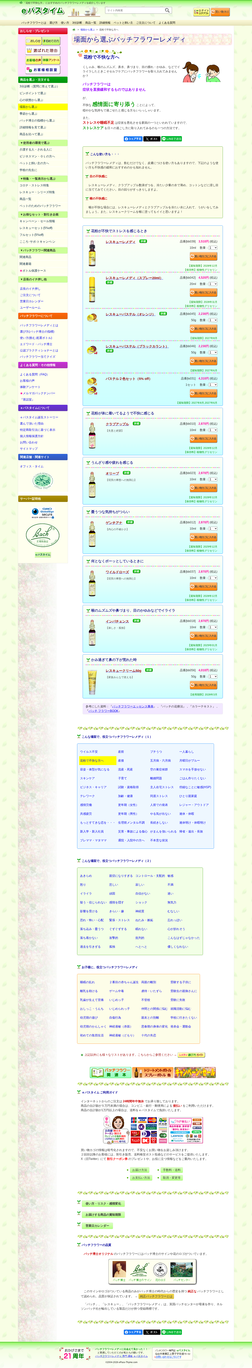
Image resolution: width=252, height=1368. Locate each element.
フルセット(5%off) (32, 234)
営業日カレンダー (32, 301)
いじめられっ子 (119, 1008)
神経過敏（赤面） (121, 1026)
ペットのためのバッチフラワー (40, 205)
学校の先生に (28, 170)
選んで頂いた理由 (32, 423)
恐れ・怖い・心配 (92, 920)
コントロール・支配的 (150, 875)
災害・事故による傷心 (133, 831)
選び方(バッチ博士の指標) (37, 331)
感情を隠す (116, 902)
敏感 (170, 875)
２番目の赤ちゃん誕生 (124, 982)
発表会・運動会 (180, 1026)
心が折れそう (176, 929)
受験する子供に (180, 982)
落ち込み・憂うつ (92, 929)
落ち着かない (89, 937)
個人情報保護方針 (32, 436)
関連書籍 (25, 263)
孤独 (112, 946)
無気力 (172, 902)
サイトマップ (29, 448)
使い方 (65, 22)
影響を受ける (89, 911)
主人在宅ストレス (162, 787)
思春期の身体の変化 (154, 1026)
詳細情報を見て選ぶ (33, 127)
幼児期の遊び (89, 1017)
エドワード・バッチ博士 (36, 344)
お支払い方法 (141, 1177)
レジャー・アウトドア (194, 804)
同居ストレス (159, 796)
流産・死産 (125, 769)
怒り (83, 884)
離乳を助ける (89, 991)
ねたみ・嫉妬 (144, 920)
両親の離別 (148, 982)
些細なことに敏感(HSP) (195, 787)
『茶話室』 (27, 399)
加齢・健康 (125, 796)
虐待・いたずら (151, 991)
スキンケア (87, 778)
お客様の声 (27, 380)
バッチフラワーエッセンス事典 (132, 706)
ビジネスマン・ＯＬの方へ (37, 156)
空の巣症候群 (159, 769)
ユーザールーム (30, 307)
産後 (121, 760)
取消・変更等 (172, 1177)
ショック (141, 902)
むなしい (173, 911)
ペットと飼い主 (123, 22)
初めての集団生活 (92, 1035)
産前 (121, 751)
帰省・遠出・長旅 (191, 831)
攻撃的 (113, 937)
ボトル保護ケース (33, 270)
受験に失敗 (177, 999)
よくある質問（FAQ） (34, 374)
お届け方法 (139, 1170)
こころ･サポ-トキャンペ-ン (37, 241)
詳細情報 (105, 22)
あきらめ (86, 875)
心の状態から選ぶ (31, 100)
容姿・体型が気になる (95, 769)
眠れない (141, 929)
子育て (122, 778)
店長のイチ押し (30, 288)
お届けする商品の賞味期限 (103, 1214)
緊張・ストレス (119, 920)
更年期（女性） (128, 804)
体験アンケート (30, 387)
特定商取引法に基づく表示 (37, 429)
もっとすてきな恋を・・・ (97, 822)
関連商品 (25, 257)
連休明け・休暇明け (192, 822)
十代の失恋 (148, 1035)
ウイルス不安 (89, 751)
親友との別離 (150, 1017)
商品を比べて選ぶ (31, 134)
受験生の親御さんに (183, 991)
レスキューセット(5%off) (36, 228)
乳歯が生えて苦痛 (92, 999)
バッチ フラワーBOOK (103, 710)
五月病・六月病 (160, 760)
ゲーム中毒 (116, 991)
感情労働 (86, 804)
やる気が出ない (160, 813)
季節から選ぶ (28, 113)
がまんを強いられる (163, 831)
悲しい (113, 884)
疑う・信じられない (93, 902)
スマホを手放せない (192, 769)
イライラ (86, 893)
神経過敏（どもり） (122, 1035)
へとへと (141, 946)
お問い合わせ (29, 442)
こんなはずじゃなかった (184, 937)
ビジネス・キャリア (93, 787)
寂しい (139, 884)
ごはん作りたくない (192, 778)
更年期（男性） (128, 813)
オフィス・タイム (32, 466)
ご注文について (146, 22)
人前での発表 (159, 804)
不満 (170, 884)
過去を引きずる (90, 946)
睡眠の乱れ (87, 982)
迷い (170, 893)
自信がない (142, 893)
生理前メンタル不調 (131, 822)
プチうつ (156, 751)
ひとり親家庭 (188, 796)
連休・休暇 (186, 813)
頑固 (112, 893)
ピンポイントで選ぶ (33, 93)
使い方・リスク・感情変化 (103, 1203)
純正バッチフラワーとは (156, 1296)
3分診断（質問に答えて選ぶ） (40, 86)
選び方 (53, 22)
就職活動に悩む (180, 1008)
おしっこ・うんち (92, 1008)
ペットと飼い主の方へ (34, 163)
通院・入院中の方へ (131, 840)
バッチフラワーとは (33, 22)
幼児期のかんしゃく (93, 1026)
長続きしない (159, 822)
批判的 (139, 937)
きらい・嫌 (116, 911)
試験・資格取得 (128, 787)
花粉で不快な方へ (92, 760)
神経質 (139, 911)
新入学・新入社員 (92, 831)
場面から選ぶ (28, 106)
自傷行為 (115, 1017)
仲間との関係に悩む (154, 1008)
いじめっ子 (116, 999)
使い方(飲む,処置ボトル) (36, 337)
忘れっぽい (175, 920)
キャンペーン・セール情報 (37, 221)
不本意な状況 (159, 840)
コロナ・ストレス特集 (34, 185)
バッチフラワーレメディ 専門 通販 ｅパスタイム (121, 1356)
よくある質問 (167, 22)
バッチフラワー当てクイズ (37, 356)
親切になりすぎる (121, 875)
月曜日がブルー (189, 760)
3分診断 (77, 22)
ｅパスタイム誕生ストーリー (39, 417)
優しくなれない (178, 946)
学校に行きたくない (183, 1017)
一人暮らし (186, 751)
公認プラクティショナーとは (39, 350)
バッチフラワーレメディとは (39, 325)
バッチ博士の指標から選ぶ (37, 120)
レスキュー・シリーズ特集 (37, 192)
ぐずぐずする (118, 929)
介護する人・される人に (36, 149)
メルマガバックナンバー (37, 393)
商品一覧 (90, 22)
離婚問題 (156, 778)
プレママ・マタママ (93, 840)
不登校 (145, 999)
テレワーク (87, 796)
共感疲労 (86, 813)
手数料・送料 (172, 1170)
